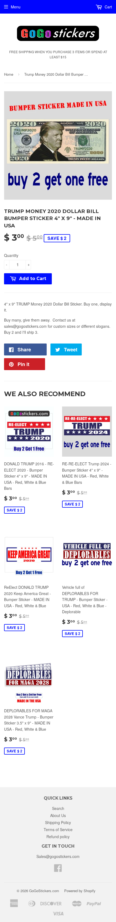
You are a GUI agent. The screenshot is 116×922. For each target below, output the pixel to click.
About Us (58, 815)
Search (58, 808)
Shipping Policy (58, 822)
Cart (108, 6)
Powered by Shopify (79, 890)
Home (8, 74)
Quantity (11, 255)
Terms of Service (58, 829)
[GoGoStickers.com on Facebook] (58, 869)
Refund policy (58, 836)
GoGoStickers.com (44, 890)
